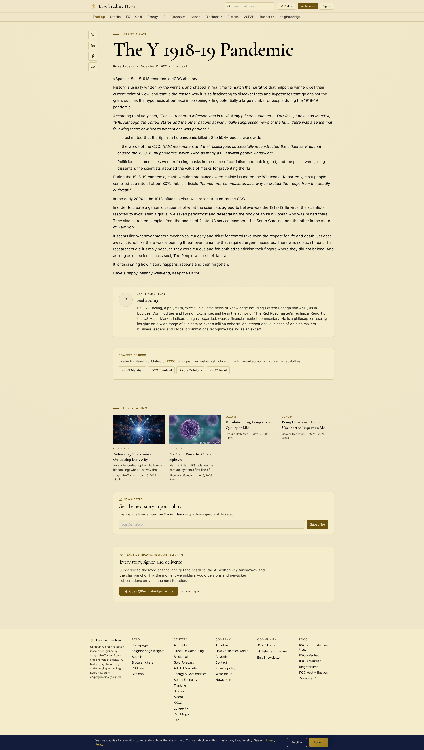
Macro (178, 697)
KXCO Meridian (132, 370)
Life (176, 720)
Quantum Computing (189, 651)
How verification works (232, 651)
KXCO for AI (218, 370)
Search (137, 656)
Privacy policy (226, 668)
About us (222, 645)
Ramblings (181, 714)
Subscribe (317, 524)
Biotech (233, 17)
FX (128, 17)
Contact (221, 662)
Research (267, 17)
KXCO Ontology (190, 370)
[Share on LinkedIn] (92, 45)
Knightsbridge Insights (148, 651)
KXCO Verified (309, 655)
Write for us (308, 6)
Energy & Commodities (190, 674)
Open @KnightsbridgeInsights (151, 591)
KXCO (171, 361)
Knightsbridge (290, 17)
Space (196, 17)
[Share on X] (92, 35)
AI (165, 17)
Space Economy (185, 679)
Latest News (133, 34)
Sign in (327, 6)
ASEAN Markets (185, 668)
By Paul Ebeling (124, 66)
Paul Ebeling (147, 300)
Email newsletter (269, 657)
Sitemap (138, 674)
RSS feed (138, 668)
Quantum (178, 17)
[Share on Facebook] (92, 56)
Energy (153, 17)
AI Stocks (180, 645)
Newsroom (223, 679)
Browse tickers (142, 662)
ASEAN (249, 17)
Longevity (181, 708)
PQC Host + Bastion (313, 672)
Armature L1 (307, 678)
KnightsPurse (308, 667)
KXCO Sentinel (161, 370)
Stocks (115, 17)
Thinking (180, 685)
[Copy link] (92, 66)
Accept (319, 742)
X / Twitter (269, 645)
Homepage (140, 645)
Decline (297, 742)
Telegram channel (274, 651)
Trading (99, 17)
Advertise (222, 656)
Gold (138, 17)
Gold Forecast (184, 662)
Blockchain (214, 17)
